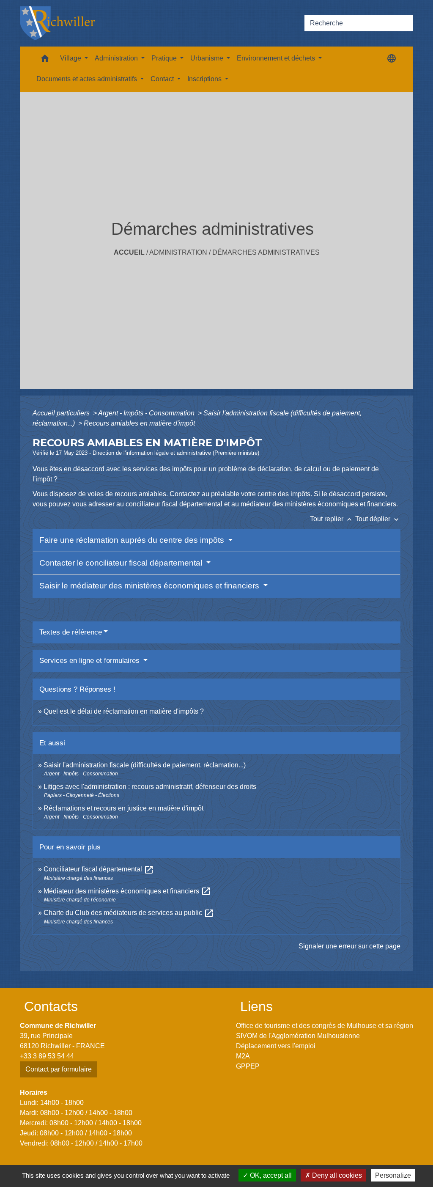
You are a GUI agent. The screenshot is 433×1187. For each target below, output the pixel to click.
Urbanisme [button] (207, 58)
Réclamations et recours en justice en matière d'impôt (123, 808)
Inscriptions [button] (205, 78)
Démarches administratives (266, 252)
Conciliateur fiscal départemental (99, 869)
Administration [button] (117, 58)
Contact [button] (163, 78)
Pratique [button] (164, 58)
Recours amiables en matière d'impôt (139, 423)
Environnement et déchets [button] (277, 58)
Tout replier (332, 518)
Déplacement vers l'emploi (275, 1046)
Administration (178, 252)
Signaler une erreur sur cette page (349, 946)
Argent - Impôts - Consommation (147, 413)
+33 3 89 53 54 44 (47, 1056)
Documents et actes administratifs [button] (87, 78)
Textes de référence (70, 632)
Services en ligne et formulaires (90, 661)
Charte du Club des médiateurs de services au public (129, 912)
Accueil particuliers (62, 413)
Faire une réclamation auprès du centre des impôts (132, 540)
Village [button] (71, 58)
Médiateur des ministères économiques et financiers (127, 891)
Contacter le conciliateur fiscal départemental (121, 562)
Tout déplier (377, 518)
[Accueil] (57, 23)
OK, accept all (270, 1175)
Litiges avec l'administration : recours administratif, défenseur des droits (150, 786)
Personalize (393, 1175)
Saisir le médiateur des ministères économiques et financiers (150, 585)
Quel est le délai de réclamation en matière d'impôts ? (124, 711)
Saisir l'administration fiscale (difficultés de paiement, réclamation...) (145, 765)
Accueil (129, 252)
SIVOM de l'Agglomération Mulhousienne (298, 1035)
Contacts (51, 1006)
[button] (45, 60)
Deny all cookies (336, 1175)
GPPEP (248, 1066)
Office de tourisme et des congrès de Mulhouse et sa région (324, 1025)
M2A (243, 1056)
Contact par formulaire (58, 1069)
